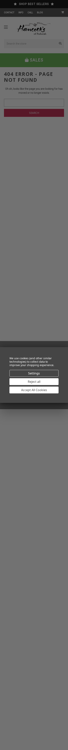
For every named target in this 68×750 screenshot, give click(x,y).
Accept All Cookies (34, 390)
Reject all (34, 382)
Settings (34, 373)
